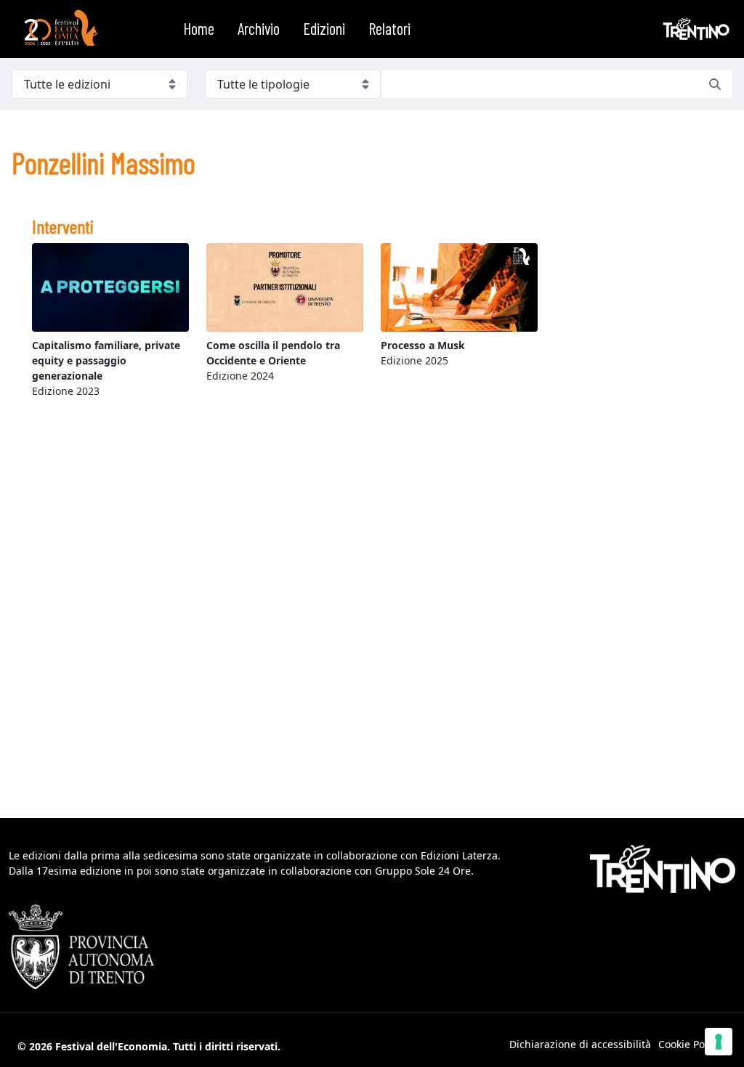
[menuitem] (198, 29)
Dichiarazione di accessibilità (580, 1044)
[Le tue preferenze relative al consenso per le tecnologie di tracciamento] (718, 1041)
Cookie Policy (689, 1044)
